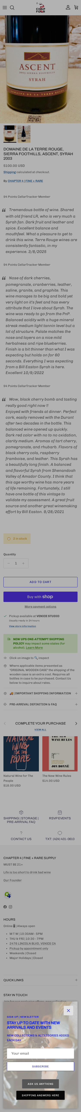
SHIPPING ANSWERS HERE (40, 1095)
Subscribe (40, 1066)
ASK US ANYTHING (40, 1083)
